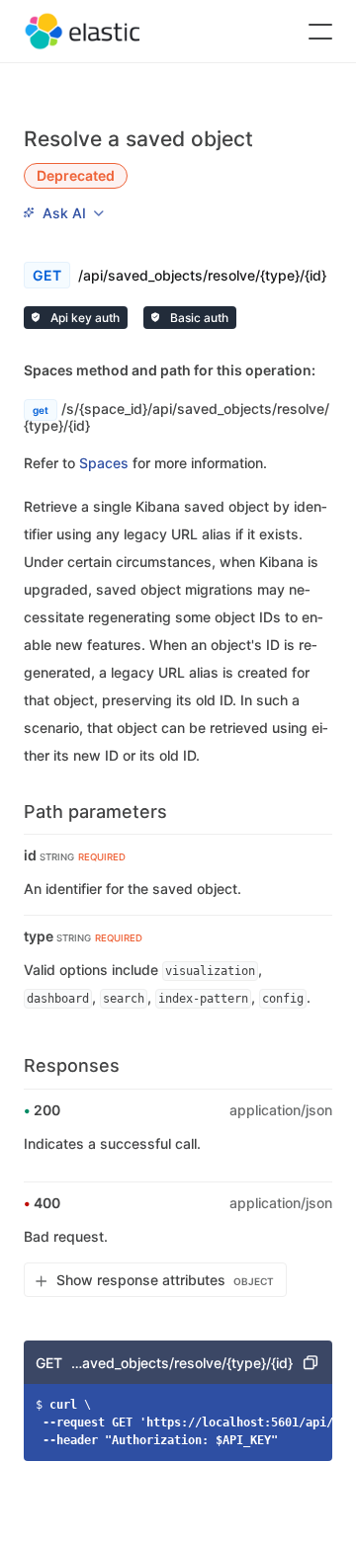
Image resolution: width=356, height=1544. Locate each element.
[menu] (63, 212)
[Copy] (310, 1362)
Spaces (104, 462)
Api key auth (83, 317)
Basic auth (197, 317)
